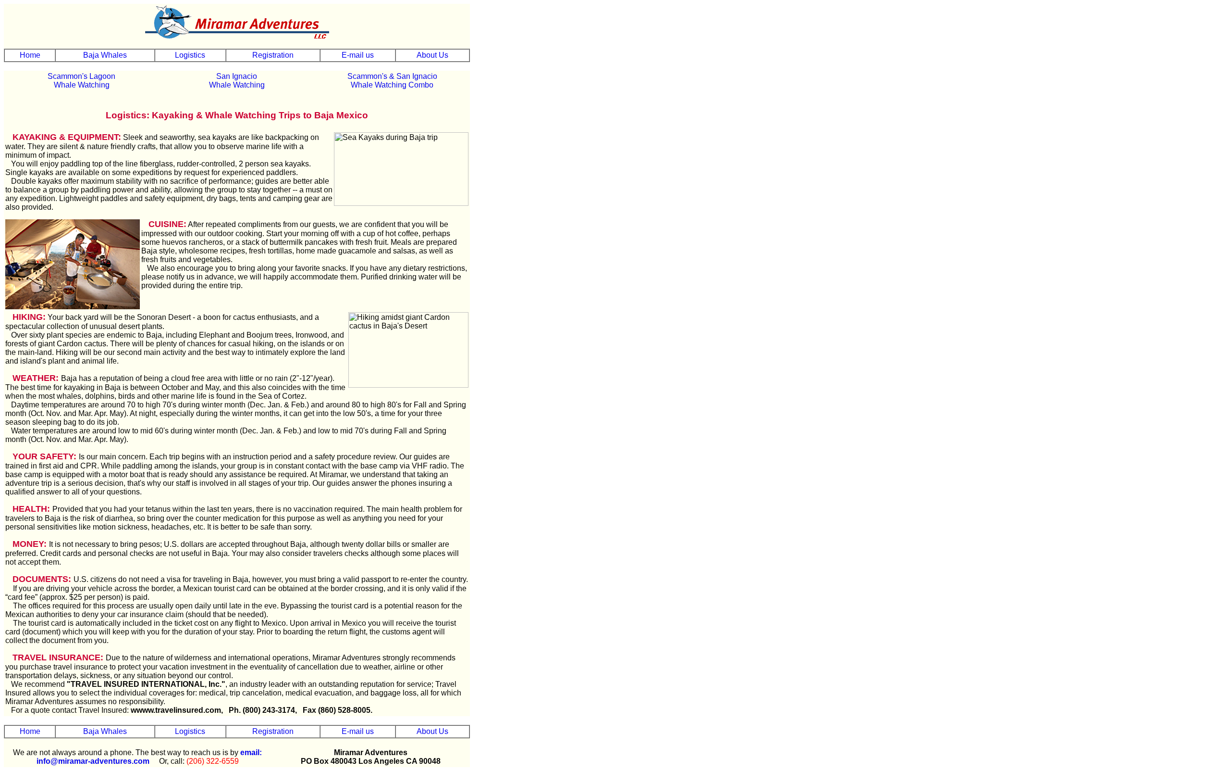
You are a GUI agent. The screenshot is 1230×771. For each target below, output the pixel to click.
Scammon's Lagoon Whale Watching (81, 80)
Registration (273, 55)
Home (30, 55)
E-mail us (358, 55)
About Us (432, 55)
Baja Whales (105, 55)
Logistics (190, 55)
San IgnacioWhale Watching (237, 80)
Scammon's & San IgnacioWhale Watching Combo (392, 80)
